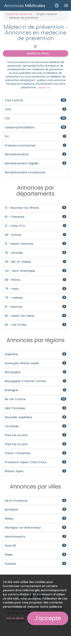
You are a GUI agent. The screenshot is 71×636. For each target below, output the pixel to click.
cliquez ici (44, 87)
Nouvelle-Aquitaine (35, 417)
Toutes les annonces (18, 14)
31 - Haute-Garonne (35, 244)
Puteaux (35, 564)
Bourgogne (35, 372)
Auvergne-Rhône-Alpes (35, 363)
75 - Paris (35, 289)
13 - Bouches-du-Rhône (35, 208)
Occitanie (35, 426)
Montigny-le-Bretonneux (35, 527)
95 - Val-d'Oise (35, 325)
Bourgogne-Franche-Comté (35, 381)
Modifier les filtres (37, 53)
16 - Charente (35, 217)
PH (35, 136)
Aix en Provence (35, 501)
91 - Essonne (35, 307)
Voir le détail (15, 618)
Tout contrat (35, 100)
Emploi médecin (47, 14)
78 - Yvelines (35, 298)
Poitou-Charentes (35, 453)
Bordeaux (35, 509)
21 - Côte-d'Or (35, 226)
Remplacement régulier (35, 163)
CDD (35, 109)
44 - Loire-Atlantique (35, 271)
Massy (35, 518)
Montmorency (35, 537)
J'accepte (48, 618)
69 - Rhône (35, 280)
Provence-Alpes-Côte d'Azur (35, 462)
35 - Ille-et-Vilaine (35, 262)
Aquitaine (35, 354)
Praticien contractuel (35, 145)
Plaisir (35, 555)
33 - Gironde (35, 253)
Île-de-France (35, 399)
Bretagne (35, 390)
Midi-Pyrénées (35, 408)
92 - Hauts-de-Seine (35, 316)
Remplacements (35, 154)
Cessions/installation (35, 127)
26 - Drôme (35, 235)
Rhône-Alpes (35, 471)
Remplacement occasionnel (25, 172)
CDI (35, 118)
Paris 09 (35, 546)
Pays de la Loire (35, 435)
